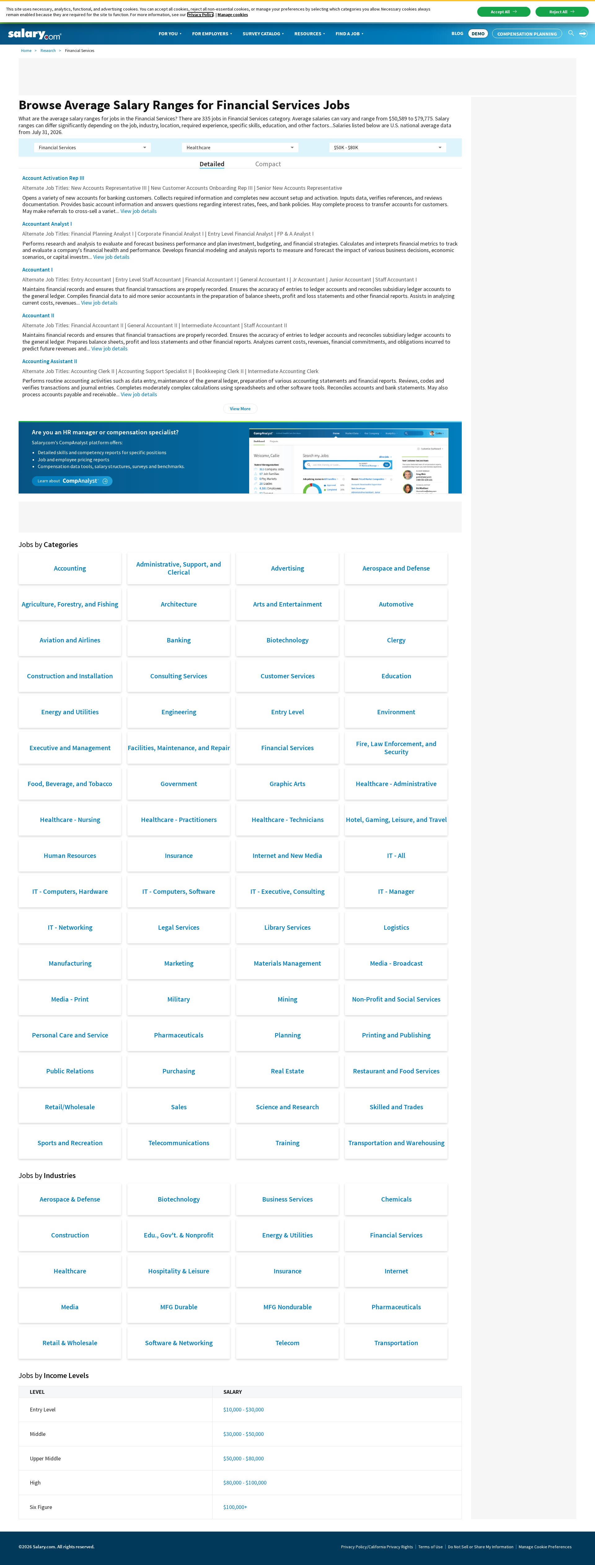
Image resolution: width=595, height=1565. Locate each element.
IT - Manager (396, 891)
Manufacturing (70, 963)
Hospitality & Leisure (178, 1271)
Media (70, 1306)
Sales (179, 1106)
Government (179, 783)
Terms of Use (430, 1547)
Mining (287, 999)
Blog (457, 33)
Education (396, 676)
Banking (179, 640)
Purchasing (178, 1071)
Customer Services (288, 676)
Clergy (396, 640)
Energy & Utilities (287, 1235)
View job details (139, 211)
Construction (70, 1235)
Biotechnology (288, 640)
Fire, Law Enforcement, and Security (396, 747)
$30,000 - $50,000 (243, 1433)
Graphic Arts (287, 783)
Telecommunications (178, 1142)
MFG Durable (178, 1306)
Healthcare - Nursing (70, 819)
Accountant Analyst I (47, 223)
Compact (268, 164)
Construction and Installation (70, 676)
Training (287, 1142)
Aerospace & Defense (70, 1199)
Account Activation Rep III (53, 177)
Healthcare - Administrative (396, 783)
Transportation (396, 1342)
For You (168, 33)
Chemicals (396, 1199)
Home (26, 50)
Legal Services (178, 927)
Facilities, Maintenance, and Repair (179, 747)
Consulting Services (178, 676)
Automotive (396, 604)
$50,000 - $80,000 (243, 1458)
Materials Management (287, 963)
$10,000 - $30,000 (243, 1409)
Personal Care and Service (70, 1035)
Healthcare (70, 1271)
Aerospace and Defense (396, 568)
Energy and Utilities (70, 711)
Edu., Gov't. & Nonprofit (179, 1235)
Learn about (49, 481)
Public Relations (70, 1071)
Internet (396, 1271)
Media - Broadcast (396, 963)
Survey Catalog (261, 33)
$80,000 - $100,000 (245, 1482)
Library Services (287, 927)
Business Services (287, 1199)
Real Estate (287, 1071)
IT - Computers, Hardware (70, 891)
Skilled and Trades (396, 1106)
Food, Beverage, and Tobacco (70, 783)
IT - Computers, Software (178, 891)
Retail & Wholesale (69, 1342)
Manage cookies (233, 14)
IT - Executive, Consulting (287, 891)
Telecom (287, 1342)
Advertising (287, 568)
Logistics (396, 927)
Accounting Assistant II (49, 361)
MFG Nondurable (287, 1306)
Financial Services (287, 747)
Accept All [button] (500, 12)
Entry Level (287, 711)
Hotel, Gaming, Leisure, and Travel (396, 819)
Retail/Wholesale (70, 1106)
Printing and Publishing (396, 1035)
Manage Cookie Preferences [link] (545, 1547)
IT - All (396, 855)
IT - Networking (70, 927)
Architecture (179, 604)
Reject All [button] (558, 12)
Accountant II (38, 315)
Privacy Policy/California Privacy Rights (377, 1547)
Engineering (178, 711)
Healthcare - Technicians (288, 819)
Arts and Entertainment (287, 604)
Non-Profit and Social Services (396, 999)
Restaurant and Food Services (396, 1071)
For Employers (210, 33)
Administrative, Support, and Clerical (178, 568)
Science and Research (287, 1106)
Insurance (179, 855)
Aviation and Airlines (70, 640)
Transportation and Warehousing (396, 1142)
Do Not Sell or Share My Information (480, 1547)
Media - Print (70, 999)
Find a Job (348, 33)
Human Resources (70, 855)
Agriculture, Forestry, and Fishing (70, 604)
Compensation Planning (527, 34)
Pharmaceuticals (178, 1035)
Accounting (70, 568)
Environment (396, 711)
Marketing (178, 963)
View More (240, 408)
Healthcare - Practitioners (179, 819)
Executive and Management (70, 747)
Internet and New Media (287, 855)
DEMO (478, 33)
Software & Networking (179, 1342)
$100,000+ (235, 1507)
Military (178, 999)
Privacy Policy (200, 14)
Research (48, 50)
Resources (307, 33)
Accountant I (37, 269)
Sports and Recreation (70, 1142)
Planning (288, 1035)
